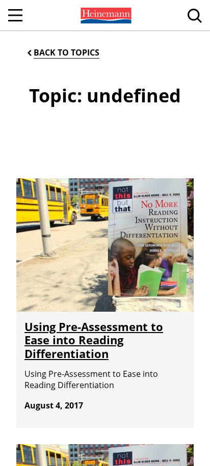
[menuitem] (105, 15)
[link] (105, 15)
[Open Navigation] (15, 15)
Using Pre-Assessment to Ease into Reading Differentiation (93, 340)
